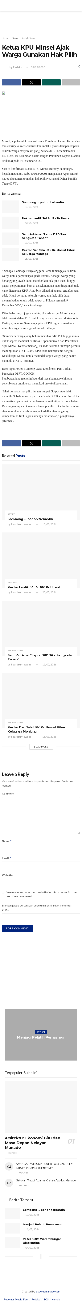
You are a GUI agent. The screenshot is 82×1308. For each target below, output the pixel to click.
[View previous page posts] (38, 1256)
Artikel (12, 514)
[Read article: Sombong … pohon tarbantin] (10, 206)
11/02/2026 (31, 242)
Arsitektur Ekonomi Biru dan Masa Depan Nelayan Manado (32, 1143)
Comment (9, 793)
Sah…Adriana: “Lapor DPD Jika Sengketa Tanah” (44, 236)
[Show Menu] (4, 5)
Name (7, 841)
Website (7, 875)
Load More (41, 746)
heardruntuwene (21, 524)
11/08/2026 (41, 1045)
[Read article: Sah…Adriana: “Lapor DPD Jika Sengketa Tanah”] (10, 238)
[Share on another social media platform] (71, 82)
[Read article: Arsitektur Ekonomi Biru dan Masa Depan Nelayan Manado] (41, 1107)
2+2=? (5, 909)
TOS (46, 1299)
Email (6, 858)
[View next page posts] (44, 1256)
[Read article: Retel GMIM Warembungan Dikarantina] (12, 1242)
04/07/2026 (32, 1247)
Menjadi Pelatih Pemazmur (41, 1037)
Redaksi (18, 67)
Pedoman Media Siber (16, 1299)
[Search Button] (77, 5)
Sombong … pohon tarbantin (43, 202)
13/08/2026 (31, 206)
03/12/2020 (38, 67)
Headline (13, 582)
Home (5, 38)
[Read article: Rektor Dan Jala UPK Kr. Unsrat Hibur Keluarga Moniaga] (10, 254)
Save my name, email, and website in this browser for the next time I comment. (41, 894)
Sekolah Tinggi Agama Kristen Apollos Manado (46, 1180)
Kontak (56, 1299)
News (15, 38)
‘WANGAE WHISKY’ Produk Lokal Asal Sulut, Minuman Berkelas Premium (44, 1165)
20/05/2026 (31, 222)
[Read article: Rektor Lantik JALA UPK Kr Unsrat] (10, 223)
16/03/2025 (31, 258)
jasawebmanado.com (48, 1291)
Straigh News (28, 38)
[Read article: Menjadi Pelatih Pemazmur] (41, 1035)
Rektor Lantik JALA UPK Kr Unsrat (46, 218)
